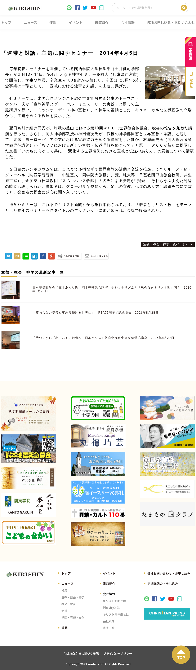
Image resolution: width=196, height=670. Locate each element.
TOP (181, 657)
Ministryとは (111, 608)
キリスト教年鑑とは (116, 614)
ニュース (67, 583)
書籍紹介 (109, 583)
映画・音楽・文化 (72, 617)
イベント (109, 573)
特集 (64, 590)
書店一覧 (108, 628)
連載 (64, 627)
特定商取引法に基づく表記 (81, 653)
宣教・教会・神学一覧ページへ (166, 244)
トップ (66, 573)
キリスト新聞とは (114, 601)
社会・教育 (68, 604)
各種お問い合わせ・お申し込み (168, 573)
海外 (64, 611)
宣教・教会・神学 (72, 597)
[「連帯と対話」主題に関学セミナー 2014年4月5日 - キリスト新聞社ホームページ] (34, 258)
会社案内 (108, 621)
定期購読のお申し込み (162, 583)
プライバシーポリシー (117, 653)
